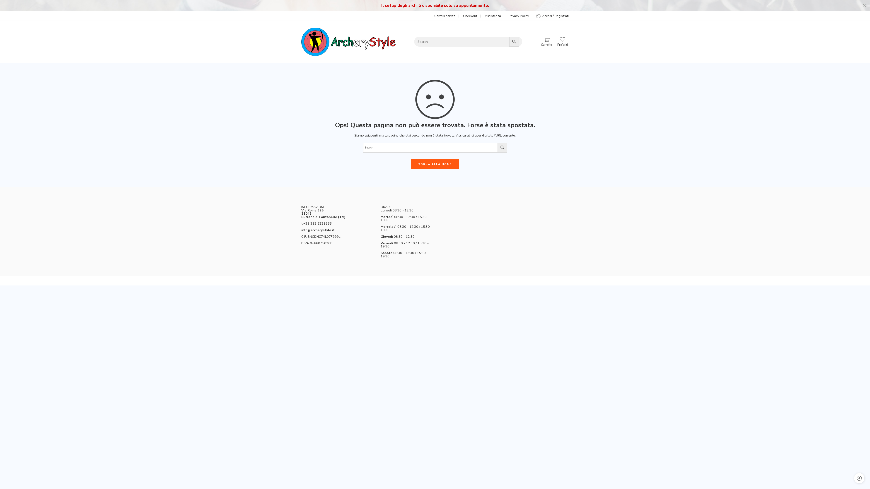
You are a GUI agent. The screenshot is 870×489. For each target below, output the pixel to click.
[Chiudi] (865, 6)
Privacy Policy (519, 16)
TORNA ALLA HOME (435, 164)
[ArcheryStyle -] (348, 42)
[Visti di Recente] (859, 478)
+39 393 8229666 (317, 223)
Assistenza (493, 16)
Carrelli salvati (444, 16)
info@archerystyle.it (318, 230)
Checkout (470, 16)
